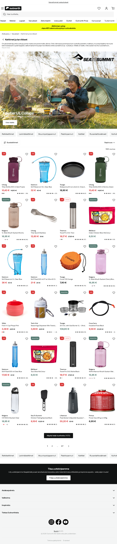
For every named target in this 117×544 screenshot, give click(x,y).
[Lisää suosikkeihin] (26, 154)
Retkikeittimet (8, 134)
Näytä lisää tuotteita (58, 435)
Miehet (13, 21)
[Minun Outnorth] (106, 8)
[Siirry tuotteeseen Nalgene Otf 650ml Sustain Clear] (15, 400)
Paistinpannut (67, 134)
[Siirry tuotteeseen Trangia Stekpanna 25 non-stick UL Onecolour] (73, 170)
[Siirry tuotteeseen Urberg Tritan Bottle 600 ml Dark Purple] (15, 170)
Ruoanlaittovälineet (98, 134)
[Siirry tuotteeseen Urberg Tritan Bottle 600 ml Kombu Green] (102, 170)
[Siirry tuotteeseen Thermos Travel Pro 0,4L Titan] (73, 215)
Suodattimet (12, 142)
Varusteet (33, 21)
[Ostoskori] (113, 8)
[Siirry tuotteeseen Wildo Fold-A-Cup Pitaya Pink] (15, 308)
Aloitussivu (6, 34)
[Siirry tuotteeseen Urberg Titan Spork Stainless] (44, 215)
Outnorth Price (82, 21)
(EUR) (58, 531)
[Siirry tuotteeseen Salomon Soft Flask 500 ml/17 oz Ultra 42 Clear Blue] (44, 262)
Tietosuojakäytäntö (54, 540)
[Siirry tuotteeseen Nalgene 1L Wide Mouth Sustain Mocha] (15, 215)
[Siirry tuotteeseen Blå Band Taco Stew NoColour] (44, 354)
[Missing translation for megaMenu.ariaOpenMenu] (2, 8)
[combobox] (57, 14)
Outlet (69, 21)
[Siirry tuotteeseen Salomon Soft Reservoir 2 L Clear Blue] (15, 262)
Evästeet (66, 540)
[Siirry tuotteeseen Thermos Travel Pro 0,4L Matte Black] (73, 354)
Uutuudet (58, 21)
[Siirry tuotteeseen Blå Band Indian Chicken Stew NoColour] (102, 215)
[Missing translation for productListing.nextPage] (68, 446)
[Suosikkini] (99, 8)
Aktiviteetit (46, 21)
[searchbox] (60, 14)
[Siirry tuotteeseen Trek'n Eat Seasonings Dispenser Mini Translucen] (44, 308)
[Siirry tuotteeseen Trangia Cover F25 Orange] (73, 262)
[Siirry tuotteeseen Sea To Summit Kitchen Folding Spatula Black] (44, 400)
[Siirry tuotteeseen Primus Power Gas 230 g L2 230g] (102, 400)
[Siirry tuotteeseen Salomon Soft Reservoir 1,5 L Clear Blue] (44, 170)
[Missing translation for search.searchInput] (3, 14)
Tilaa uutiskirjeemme (58, 478)
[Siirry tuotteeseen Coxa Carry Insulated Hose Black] (102, 308)
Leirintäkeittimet (26, 134)
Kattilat (81, 134)
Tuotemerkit (109, 21)
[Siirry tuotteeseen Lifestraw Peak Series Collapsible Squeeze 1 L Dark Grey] (73, 400)
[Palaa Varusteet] (3, 39)
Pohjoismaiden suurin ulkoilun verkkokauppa (58, 4)
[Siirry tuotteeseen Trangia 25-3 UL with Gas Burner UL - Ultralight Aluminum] (73, 308)
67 (62, 446)
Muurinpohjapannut (47, 134)
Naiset (3, 21)
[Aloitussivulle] (13, 8)
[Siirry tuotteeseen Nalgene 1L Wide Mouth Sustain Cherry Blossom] (102, 262)
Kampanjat (96, 21)
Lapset (22, 21)
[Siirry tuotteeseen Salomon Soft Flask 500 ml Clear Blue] (15, 354)
